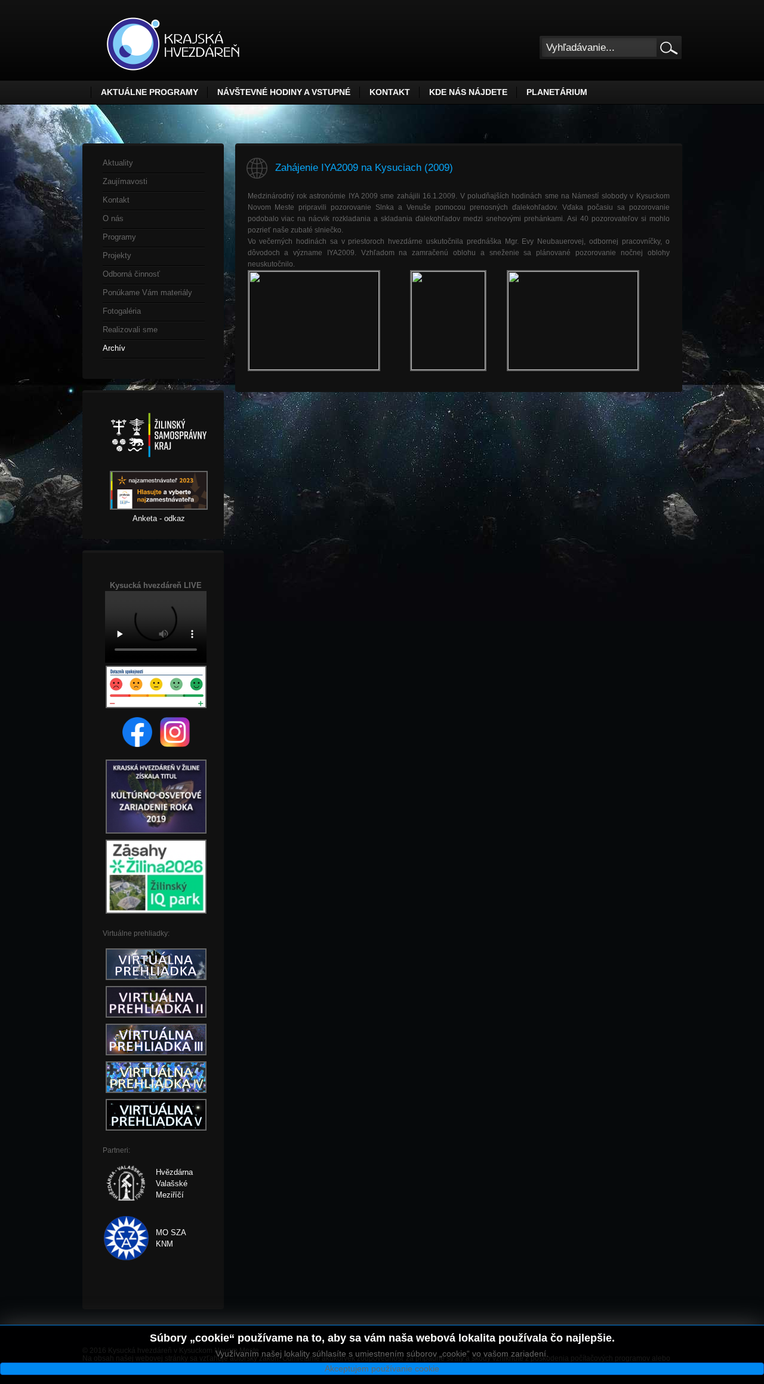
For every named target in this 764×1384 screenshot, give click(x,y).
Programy (119, 236)
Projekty (117, 255)
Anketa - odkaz (159, 518)
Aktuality (118, 162)
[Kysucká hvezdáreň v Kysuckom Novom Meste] (173, 44)
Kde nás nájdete (468, 92)
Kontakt (389, 92)
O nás (113, 218)
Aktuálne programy (149, 92)
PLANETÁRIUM (556, 92)
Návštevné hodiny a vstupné (283, 92)
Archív (114, 348)
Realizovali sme (130, 329)
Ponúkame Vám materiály (147, 292)
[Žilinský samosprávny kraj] (159, 465)
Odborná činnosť (131, 274)
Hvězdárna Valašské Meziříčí (174, 1183)
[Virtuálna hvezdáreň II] (156, 1017)
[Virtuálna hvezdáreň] (156, 980)
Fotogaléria (122, 311)
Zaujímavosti (125, 181)
